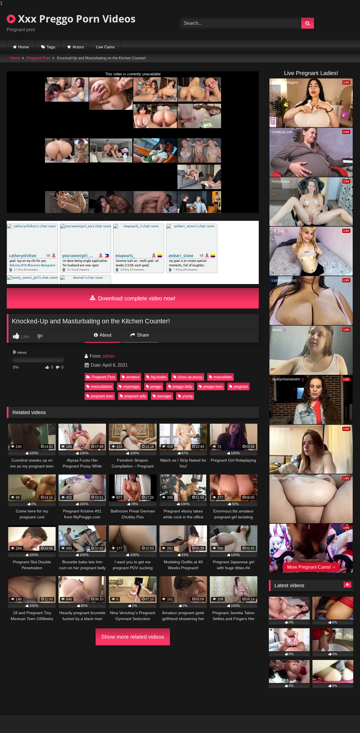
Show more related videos (132, 637)
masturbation (101, 386)
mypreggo (131, 386)
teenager (164, 396)
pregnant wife (135, 396)
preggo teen (212, 386)
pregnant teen (102, 396)
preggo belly (182, 386)
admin (108, 356)
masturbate (222, 377)
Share (142, 335)
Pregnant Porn (38, 58)
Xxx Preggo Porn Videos (75, 19)
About (105, 335)
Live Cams (105, 47)
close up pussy (190, 377)
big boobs (158, 377)
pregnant (241, 386)
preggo (155, 386)
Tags (51, 47)
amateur (133, 377)
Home (23, 47)
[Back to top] (342, 717)
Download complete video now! (136, 298)
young (187, 396)
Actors (78, 47)
